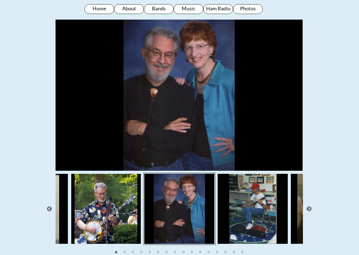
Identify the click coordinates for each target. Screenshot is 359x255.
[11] (200, 252)
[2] (124, 252)
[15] (234, 252)
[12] (208, 252)
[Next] (309, 209)
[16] (242, 252)
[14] (225, 252)
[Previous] (49, 209)
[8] (175, 252)
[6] (158, 252)
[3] (133, 252)
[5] (150, 252)
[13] (217, 252)
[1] (116, 252)
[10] (192, 252)
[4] (141, 252)
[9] (183, 252)
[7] (166, 252)
